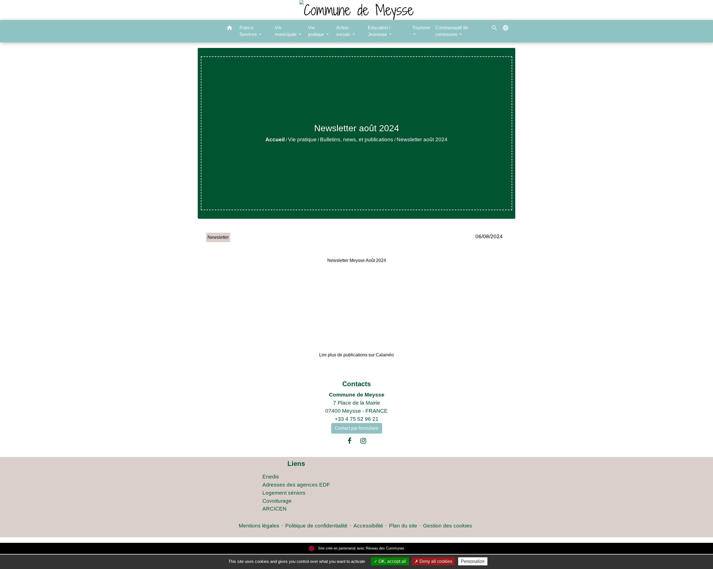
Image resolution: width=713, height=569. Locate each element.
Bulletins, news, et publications (356, 139)
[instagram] (363, 441)
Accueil (275, 139)
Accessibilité (368, 526)
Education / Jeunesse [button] (379, 31)
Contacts (356, 384)
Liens (296, 463)
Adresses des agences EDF (296, 485)
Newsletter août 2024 (422, 139)
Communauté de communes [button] (451, 31)
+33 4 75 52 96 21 (357, 419)
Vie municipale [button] (286, 31)
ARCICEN (274, 509)
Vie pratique (302, 139)
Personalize (473, 561)
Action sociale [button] (343, 31)
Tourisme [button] (421, 27)
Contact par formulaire (357, 428)
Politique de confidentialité (316, 526)
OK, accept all (391, 561)
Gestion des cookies (447, 526)
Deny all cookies (435, 561)
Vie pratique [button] (316, 31)
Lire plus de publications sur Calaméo (356, 354)
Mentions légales (259, 526)
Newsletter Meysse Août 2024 (356, 260)
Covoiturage (277, 501)
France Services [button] (249, 31)
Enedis (270, 477)
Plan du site (403, 526)
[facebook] (349, 441)
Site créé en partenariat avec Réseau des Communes (360, 548)
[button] (229, 28)
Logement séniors (284, 493)
